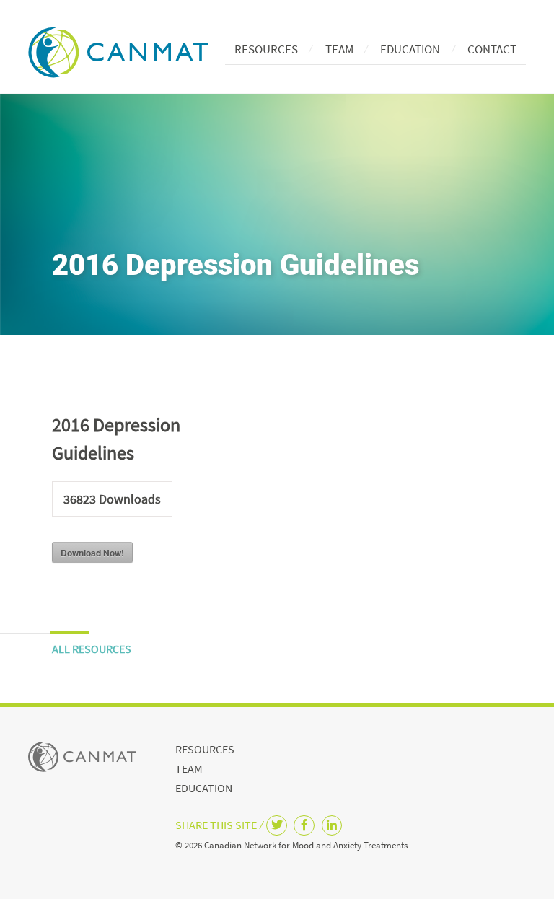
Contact (491, 49)
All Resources (91, 648)
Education (410, 49)
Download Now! (92, 552)
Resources (266, 49)
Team (339, 49)
